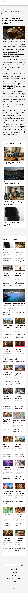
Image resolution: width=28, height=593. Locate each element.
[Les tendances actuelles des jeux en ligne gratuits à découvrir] (8, 486)
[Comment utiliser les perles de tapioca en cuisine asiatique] (7, 414)
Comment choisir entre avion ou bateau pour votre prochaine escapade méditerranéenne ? (14, 306)
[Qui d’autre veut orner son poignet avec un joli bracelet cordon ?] (20, 533)
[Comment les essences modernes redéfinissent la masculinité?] (20, 268)
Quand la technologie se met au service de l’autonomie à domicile (13, 163)
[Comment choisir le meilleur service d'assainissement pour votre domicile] (19, 415)
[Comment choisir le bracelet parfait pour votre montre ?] (8, 268)
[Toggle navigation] (3, 2)
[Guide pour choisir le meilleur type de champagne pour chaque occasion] (8, 439)
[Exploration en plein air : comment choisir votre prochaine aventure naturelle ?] (20, 320)
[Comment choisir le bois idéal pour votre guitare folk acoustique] (20, 486)
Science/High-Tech (14, 578)
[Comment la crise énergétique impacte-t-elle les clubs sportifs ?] (14, 173)
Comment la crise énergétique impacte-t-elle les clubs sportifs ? (13, 182)
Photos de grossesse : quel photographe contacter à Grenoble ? (11, 224)
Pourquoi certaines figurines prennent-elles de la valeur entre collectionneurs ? (13, 203)
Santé (14, 575)
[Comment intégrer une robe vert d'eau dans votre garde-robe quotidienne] (8, 509)
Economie (14, 569)
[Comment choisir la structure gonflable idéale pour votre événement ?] (20, 344)
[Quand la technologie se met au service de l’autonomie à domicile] (14, 154)
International (14, 572)
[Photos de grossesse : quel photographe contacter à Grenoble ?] (14, 214)
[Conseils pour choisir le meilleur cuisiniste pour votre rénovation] (20, 462)
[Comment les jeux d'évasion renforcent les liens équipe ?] (8, 367)
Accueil (2, 9)
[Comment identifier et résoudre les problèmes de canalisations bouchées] (8, 391)
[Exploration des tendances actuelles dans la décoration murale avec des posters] (20, 391)
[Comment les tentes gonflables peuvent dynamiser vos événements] (20, 439)
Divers (7, 9)
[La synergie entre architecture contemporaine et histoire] (20, 367)
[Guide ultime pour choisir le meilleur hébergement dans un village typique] (8, 320)
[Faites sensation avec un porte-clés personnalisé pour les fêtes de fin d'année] (20, 244)
